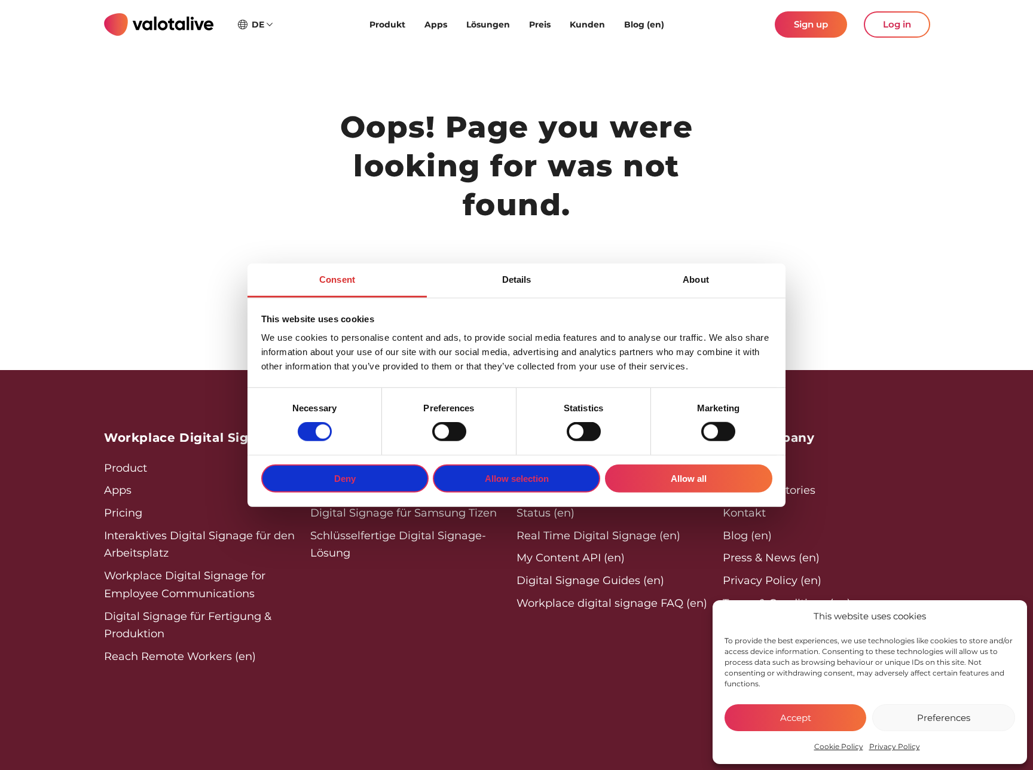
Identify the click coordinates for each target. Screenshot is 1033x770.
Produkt (387, 24)
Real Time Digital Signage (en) (598, 535)
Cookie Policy (838, 746)
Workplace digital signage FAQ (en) (611, 603)
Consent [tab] (337, 279)
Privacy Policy (894, 746)
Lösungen (488, 24)
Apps (435, 24)
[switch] (449, 431)
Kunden (587, 24)
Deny (345, 478)
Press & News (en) (771, 557)
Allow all (689, 478)
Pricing (123, 513)
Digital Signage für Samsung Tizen (403, 513)
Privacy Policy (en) (772, 580)
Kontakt (744, 513)
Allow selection (517, 478)
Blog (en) (644, 24)
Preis (540, 24)
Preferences (943, 717)
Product (125, 468)
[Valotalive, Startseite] (158, 24)
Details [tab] (516, 279)
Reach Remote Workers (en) (180, 656)
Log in (897, 24)
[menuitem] (387, 24)
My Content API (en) (570, 557)
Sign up (811, 24)
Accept (795, 717)
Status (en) (545, 513)
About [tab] (696, 279)
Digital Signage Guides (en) (590, 580)
